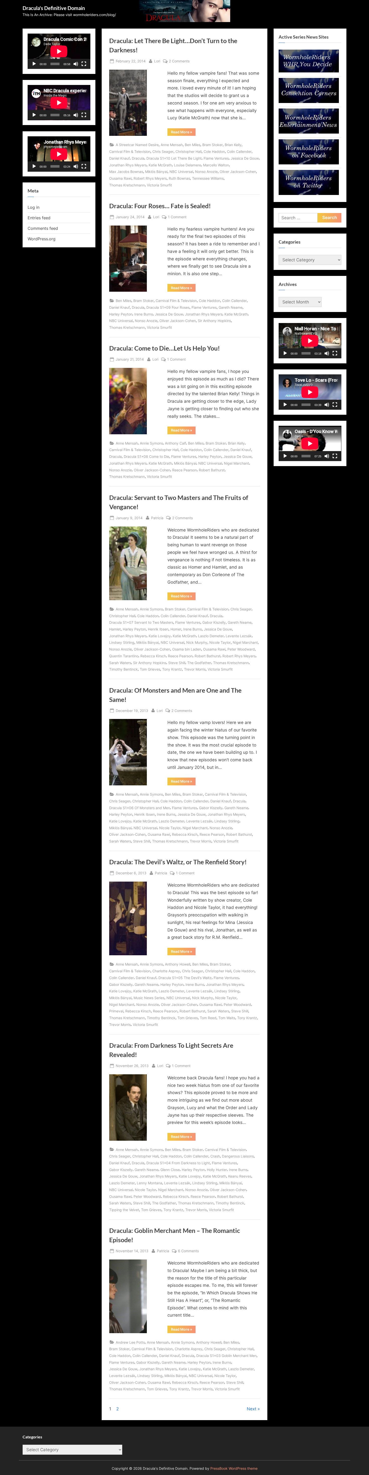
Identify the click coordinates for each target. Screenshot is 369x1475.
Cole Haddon (214, 151)
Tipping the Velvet (124, 1210)
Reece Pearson (184, 470)
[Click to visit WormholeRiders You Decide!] (309, 70)
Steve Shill (176, 663)
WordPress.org (41, 238)
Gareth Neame (230, 307)
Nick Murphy (196, 642)
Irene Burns (143, 314)
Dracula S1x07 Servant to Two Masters (141, 622)
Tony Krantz (172, 669)
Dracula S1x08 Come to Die (146, 456)
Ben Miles (192, 145)
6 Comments (188, 1251)
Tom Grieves (150, 669)
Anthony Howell (177, 964)
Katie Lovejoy (160, 636)
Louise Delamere (187, 165)
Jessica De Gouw (245, 158)
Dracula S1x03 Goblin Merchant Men (226, 1355)
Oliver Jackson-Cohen (238, 171)
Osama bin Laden (186, 649)
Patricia (157, 517)
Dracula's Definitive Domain (54, 8)
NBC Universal (181, 171)
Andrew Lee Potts (130, 1342)
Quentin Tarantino (123, 656)
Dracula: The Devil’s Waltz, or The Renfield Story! (178, 862)
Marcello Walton (216, 165)
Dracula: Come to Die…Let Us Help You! (164, 348)
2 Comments (179, 61)
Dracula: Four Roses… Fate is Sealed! (160, 205)
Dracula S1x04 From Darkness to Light (178, 1163)
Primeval (116, 1011)
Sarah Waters (120, 663)
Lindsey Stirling (121, 642)
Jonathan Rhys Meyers (128, 165)
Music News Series (149, 998)
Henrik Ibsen (158, 629)
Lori (157, 61)
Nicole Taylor (220, 642)
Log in (33, 207)
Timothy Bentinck (123, 669)
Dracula (138, 158)
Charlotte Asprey (166, 971)
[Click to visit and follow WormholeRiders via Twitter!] (309, 193)
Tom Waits (226, 1018)
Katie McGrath (160, 165)
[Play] (34, 63)
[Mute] (75, 63)
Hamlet (115, 629)
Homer (175, 629)
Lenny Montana (149, 1183)
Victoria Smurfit (159, 185)
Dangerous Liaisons (238, 1156)
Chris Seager (162, 151)
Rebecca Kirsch (153, 656)
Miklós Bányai (156, 171)
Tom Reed (208, 1018)
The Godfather (199, 663)
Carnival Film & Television (129, 151)
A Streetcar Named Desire (137, 145)
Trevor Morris (195, 669)
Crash (215, 1156)
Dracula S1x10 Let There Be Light (174, 158)
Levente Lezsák (239, 636)
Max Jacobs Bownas (126, 171)
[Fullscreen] (83, 63)
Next (251, 1408)
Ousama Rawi (120, 178)
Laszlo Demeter (211, 636)
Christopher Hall (188, 151)
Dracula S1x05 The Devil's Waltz (185, 978)
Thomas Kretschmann (127, 185)
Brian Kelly (233, 145)
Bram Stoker (212, 145)
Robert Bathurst (212, 470)
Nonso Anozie (206, 171)
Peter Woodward (241, 649)
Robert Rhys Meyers (150, 178)
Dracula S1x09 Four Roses (168, 307)
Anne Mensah (172, 145)
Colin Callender (239, 151)
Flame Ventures (216, 158)
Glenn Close (170, 1170)
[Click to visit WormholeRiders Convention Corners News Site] (309, 101)
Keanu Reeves (239, 1176)
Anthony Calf (175, 443)
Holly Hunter (217, 1170)
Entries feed (39, 217)
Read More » (183, 133)
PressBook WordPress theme (234, 1468)
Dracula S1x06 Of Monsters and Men (139, 808)
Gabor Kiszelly (214, 622)
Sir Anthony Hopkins (214, 321)
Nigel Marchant (236, 463)
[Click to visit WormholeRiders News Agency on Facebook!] (309, 162)
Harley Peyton (120, 314)
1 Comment (177, 217)
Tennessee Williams (208, 178)
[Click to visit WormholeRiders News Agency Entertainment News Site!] (309, 132)
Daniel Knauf (119, 158)
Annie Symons (151, 443)
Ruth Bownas (179, 178)
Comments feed (43, 228)
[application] (59, 51)
